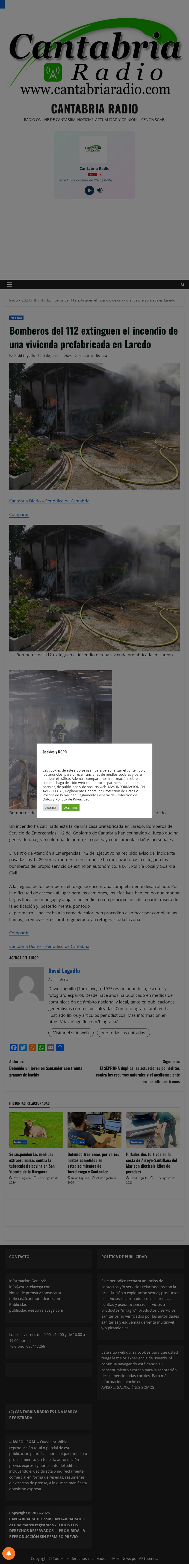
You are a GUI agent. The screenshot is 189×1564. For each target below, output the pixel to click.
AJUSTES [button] (50, 808)
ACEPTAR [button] (70, 808)
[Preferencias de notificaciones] (8, 1553)
